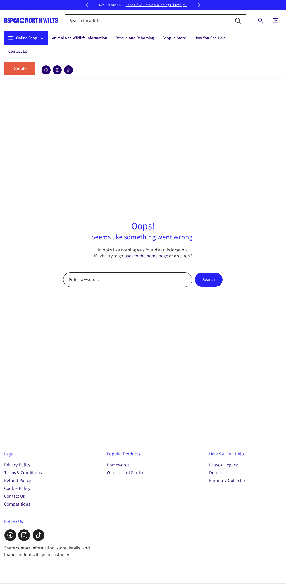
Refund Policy (17, 480)
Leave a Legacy (223, 465)
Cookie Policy (17, 488)
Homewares (118, 465)
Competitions (17, 504)
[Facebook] (46, 70)
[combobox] (155, 21)
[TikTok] (68, 70)
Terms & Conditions (23, 473)
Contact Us (14, 496)
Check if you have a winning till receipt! (156, 5)
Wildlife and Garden (126, 473)
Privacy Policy (17, 465)
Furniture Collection (228, 480)
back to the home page (146, 256)
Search (208, 279)
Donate (20, 68)
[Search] (238, 21)
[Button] (87, 5)
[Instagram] (57, 70)
